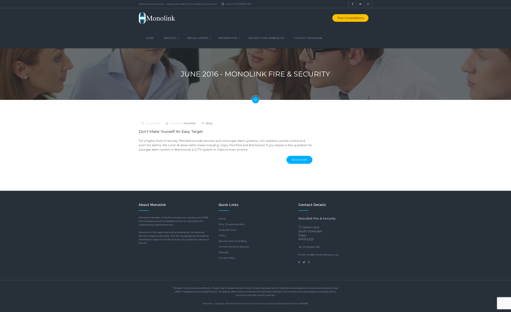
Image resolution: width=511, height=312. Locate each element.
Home (150, 38)
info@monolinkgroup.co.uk (322, 254)
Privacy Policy (227, 257)
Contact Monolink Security (234, 246)
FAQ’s (222, 235)
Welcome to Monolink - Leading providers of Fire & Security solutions (178, 3)
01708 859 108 (311, 246)
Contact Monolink (308, 38)
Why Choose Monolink (232, 224)
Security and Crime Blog (266, 38)
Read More (299, 159)
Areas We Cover (228, 229)
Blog (209, 123)
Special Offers (197, 38)
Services (170, 38)
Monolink (190, 123)
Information (228, 38)
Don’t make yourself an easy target (171, 131)
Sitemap (223, 252)
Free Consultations (350, 18)
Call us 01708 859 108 (238, 3)
